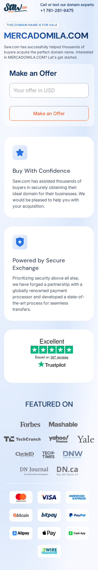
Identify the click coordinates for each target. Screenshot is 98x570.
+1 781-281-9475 (57, 10)
